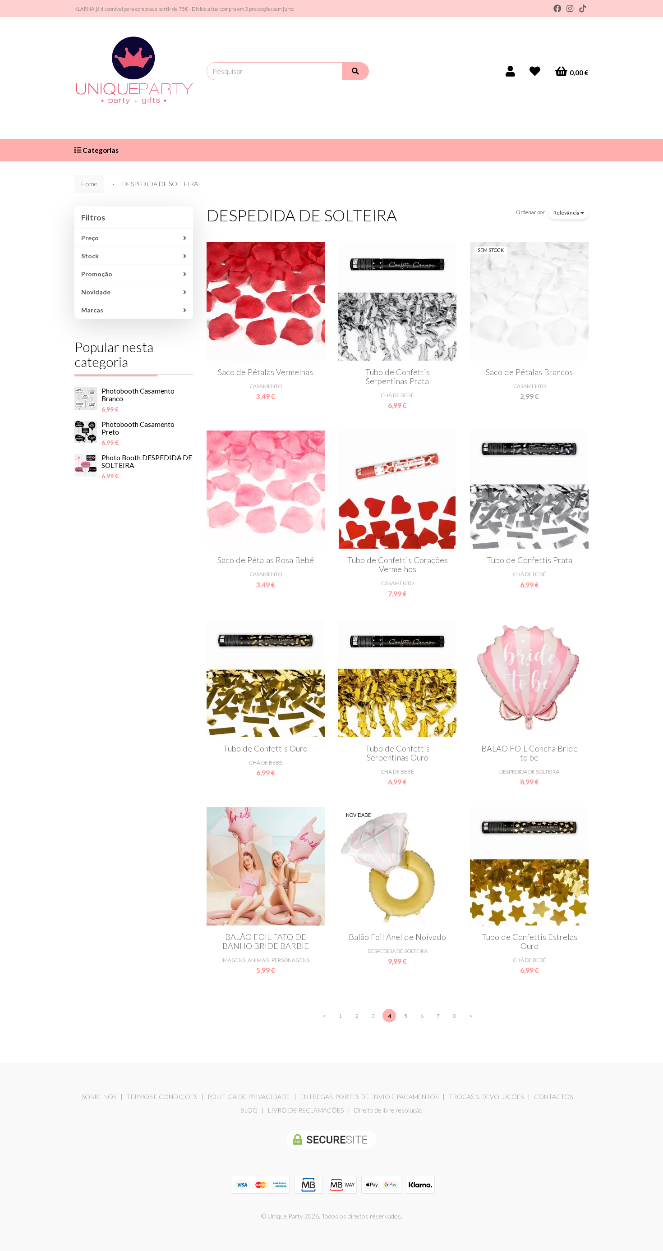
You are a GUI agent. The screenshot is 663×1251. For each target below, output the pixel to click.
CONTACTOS (553, 1096)
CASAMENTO (265, 386)
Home (89, 184)
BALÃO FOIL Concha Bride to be (529, 752)
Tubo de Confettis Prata (529, 560)
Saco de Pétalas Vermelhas (265, 372)
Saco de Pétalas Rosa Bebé (265, 560)
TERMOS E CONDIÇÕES (162, 1096)
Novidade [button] (95, 292)
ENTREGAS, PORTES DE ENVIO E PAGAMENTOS (369, 1096)
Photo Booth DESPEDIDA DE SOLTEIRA (146, 461)
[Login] (510, 71)
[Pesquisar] (355, 71)
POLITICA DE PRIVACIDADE (248, 1096)
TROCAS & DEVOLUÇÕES (486, 1096)
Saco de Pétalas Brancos (529, 372)
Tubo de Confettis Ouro (265, 748)
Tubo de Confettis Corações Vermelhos (397, 564)
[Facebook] (557, 9)
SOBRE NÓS (99, 1096)
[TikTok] (582, 9)
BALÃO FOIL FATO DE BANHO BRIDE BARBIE (265, 941)
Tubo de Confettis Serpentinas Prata (397, 376)
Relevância (566, 212)
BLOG (249, 1110)
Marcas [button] (92, 310)
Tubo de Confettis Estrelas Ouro (529, 941)
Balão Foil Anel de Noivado (397, 937)
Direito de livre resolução (388, 1110)
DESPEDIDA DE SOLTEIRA (302, 215)
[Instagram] (570, 9)
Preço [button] (90, 238)
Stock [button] (90, 256)
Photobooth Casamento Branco (138, 395)
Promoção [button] (96, 274)
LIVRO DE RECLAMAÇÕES (306, 1110)
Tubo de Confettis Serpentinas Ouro (397, 752)
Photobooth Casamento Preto (138, 428)
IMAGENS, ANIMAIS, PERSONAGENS (265, 960)
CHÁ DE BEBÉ (397, 395)
